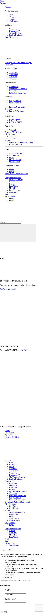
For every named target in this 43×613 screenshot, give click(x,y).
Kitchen (12, 465)
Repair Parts (13, 514)
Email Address (10, 599)
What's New (13, 473)
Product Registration (16, 479)
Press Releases (14, 190)
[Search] (18, 233)
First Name (9, 590)
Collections (13, 469)
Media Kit (13, 188)
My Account (9, 433)
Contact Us (13, 192)
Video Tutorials (14, 521)
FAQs (11, 200)
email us (24, 350)
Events (11, 184)
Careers (12, 182)
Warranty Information (17, 512)
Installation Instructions (17, 496)
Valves (11, 467)
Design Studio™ (15, 498)
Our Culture (13, 506)
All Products (13, 471)
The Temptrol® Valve (17, 477)
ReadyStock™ (14, 475)
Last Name (8, 594)
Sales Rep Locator (15, 180)
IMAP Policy (14, 186)
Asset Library (14, 518)
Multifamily (13, 485)
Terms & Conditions (12, 437)
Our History (13, 508)
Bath (11, 462)
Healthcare (13, 487)
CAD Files (13, 494)
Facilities (12, 489)
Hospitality (13, 483)
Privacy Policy (10, 435)
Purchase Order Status (17, 500)
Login (11, 198)
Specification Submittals (18, 492)
